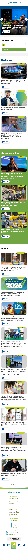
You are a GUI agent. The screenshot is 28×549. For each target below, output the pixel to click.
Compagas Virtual (13, 498)
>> (17, 484)
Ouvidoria (11, 503)
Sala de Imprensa (13, 509)
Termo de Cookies (13, 514)
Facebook (15, 522)
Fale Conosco (12, 500)
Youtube (15, 527)
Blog (10, 515)
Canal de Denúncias (14, 501)
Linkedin (15, 520)
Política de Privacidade (14, 512)
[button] (1, 19)
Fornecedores (12, 507)
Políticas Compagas (13, 511)
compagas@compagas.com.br (15, 532)
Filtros (3, 248)
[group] (14, 22)
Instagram (15, 525)
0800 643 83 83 (11, 534)
